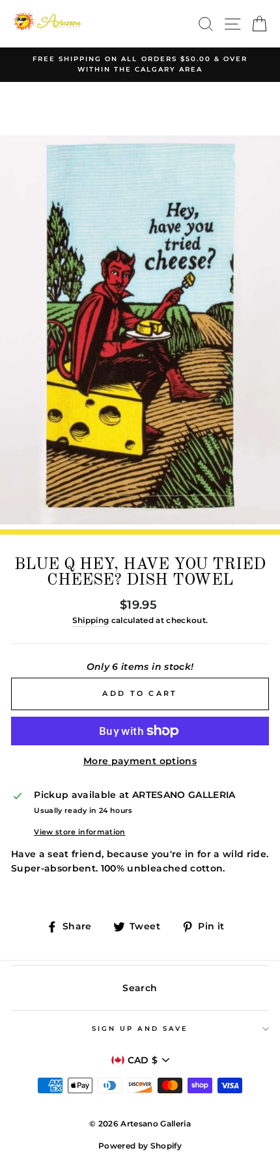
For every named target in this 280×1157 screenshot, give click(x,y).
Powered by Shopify (140, 1145)
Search (139, 988)
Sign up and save (140, 1028)
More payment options (140, 761)
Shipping (90, 620)
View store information (79, 831)
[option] (140, 64)
